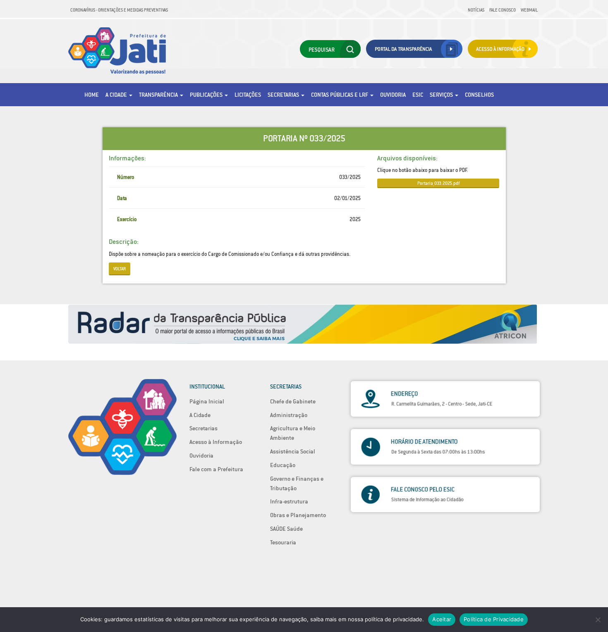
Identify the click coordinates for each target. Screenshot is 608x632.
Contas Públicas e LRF (340, 94)
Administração (288, 415)
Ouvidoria (393, 94)
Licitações (248, 94)
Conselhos (479, 94)
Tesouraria (283, 542)
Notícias (476, 10)
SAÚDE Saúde (286, 528)
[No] (598, 619)
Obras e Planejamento (298, 515)
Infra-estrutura (289, 501)
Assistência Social (292, 451)
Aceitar (441, 619)
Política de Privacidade (494, 619)
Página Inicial (206, 401)
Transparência (159, 94)
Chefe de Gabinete (293, 401)
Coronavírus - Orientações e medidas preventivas (119, 10)
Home (91, 94)
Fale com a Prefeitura (216, 469)
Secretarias (284, 94)
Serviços (442, 94)
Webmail (529, 10)
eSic (417, 94)
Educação (282, 465)
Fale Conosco (502, 10)
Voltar (119, 269)
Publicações (207, 94)
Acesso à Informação (215, 442)
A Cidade (116, 94)
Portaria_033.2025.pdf (438, 183)
